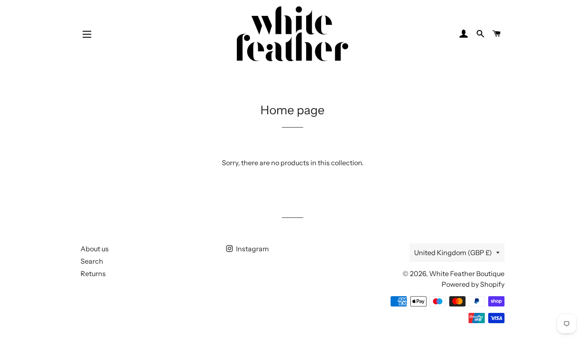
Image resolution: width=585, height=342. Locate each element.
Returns (93, 273)
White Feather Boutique (466, 273)
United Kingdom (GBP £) (453, 252)
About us (95, 248)
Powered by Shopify (473, 284)
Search (92, 261)
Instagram (252, 248)
